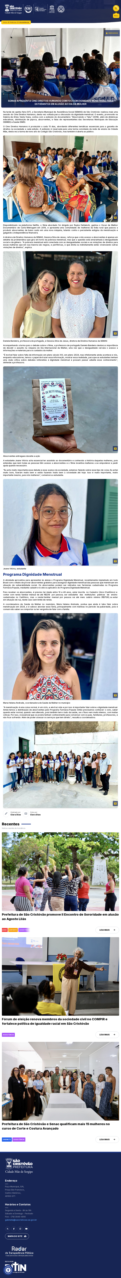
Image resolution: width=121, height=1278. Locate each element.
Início (5, 22)
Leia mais (104, 930)
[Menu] (116, 8)
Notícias (13, 22)
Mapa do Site (15, 1236)
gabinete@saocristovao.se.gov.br (21, 1220)
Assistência (24, 22)
